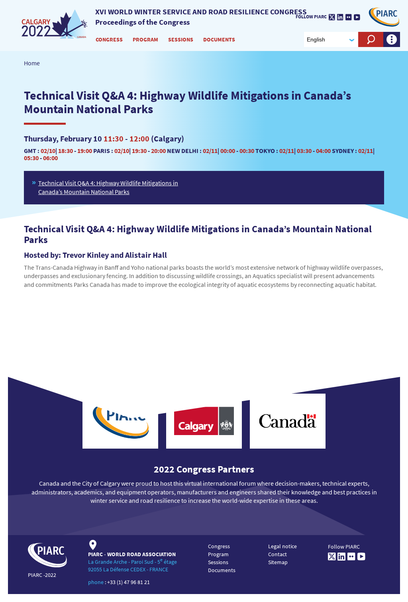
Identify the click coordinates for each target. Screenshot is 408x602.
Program (145, 39)
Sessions (180, 39)
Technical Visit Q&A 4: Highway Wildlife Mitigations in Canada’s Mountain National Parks (108, 187)
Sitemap (278, 562)
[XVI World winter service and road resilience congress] (55, 23)
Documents (219, 39)
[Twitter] (332, 17)
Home (32, 63)
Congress (109, 39)
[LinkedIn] (340, 17)
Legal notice (282, 546)
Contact (277, 554)
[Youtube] (357, 17)
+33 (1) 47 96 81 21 (128, 582)
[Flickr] (348, 17)
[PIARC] (384, 16)
